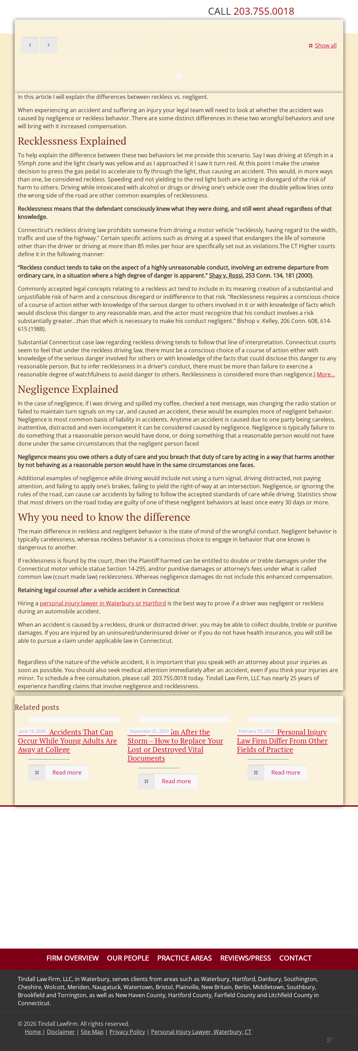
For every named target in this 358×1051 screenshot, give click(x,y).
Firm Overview (72, 958)
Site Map (92, 1032)
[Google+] (329, 1039)
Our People (128, 958)
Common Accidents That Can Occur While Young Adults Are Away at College (67, 740)
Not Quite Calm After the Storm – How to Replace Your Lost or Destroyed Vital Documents (175, 745)
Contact (295, 958)
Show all (325, 45)
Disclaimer (61, 1032)
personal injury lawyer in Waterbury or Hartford (103, 603)
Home (33, 1032)
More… (326, 374)
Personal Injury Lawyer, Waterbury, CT (201, 1032)
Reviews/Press (245, 958)
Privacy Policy (127, 1032)
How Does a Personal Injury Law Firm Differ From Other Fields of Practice (282, 740)
